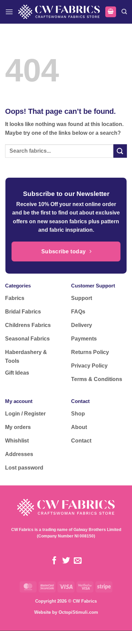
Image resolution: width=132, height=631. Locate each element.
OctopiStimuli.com (78, 612)
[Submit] (120, 150)
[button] (9, 11)
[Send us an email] (78, 561)
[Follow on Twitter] (66, 561)
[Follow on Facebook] (54, 561)
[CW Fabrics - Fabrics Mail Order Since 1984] (59, 11)
